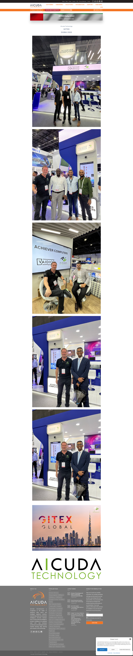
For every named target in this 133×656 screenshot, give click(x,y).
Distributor (59, 606)
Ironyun (50, 624)
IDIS (101, 7)
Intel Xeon (51, 621)
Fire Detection (52, 613)
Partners (99, 4)
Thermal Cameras (52, 642)
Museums (63, 628)
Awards (74, 1)
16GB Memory (52, 597)
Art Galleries (61, 599)
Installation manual (53, 617)
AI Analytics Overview (53, 599)
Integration (80, 4)
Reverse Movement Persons (54, 637)
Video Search (58, 646)
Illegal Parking (59, 615)
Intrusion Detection (58, 621)
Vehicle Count (52, 646)
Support (90, 4)
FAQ (77, 1)
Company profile (52, 606)
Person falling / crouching (54, 635)
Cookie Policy (110, 652)
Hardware (59, 4)
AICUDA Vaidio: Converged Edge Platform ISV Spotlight (77, 607)
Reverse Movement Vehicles (54, 639)
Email (87, 613)
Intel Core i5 (60, 617)
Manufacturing (57, 626)
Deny (113, 649)
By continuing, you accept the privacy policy (93, 619)
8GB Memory (61, 595)
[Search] (71, 10)
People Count (51, 630)
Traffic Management (53, 644)
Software (49, 4)
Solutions (69, 4)
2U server (56, 592)
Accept (102, 649)
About (63, 1)
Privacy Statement (116, 652)
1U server (51, 592)
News (67, 1)
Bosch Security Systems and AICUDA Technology (77, 601)
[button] (130, 639)
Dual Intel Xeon (52, 608)
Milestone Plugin (52, 628)
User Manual (60, 644)
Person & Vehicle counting (54, 633)
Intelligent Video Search (59, 619)
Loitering (51, 626)
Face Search (59, 610)
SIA (62, 639)
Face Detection (59, 608)
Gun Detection (52, 615)
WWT (63, 646)
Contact (88, 1)
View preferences (125, 649)
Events (70, 1)
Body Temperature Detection (55, 604)
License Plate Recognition (58, 624)
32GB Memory (59, 597)
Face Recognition (52, 610)
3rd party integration (53, 595)
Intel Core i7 (51, 619)
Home (61, 18)
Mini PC (58, 628)
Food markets (58, 613)
